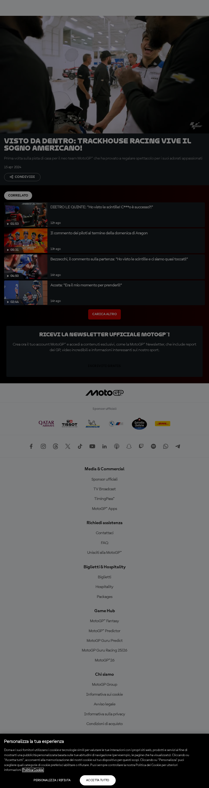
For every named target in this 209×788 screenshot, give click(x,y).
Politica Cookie (33, 770)
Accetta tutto (97, 780)
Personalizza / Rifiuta (52, 780)
